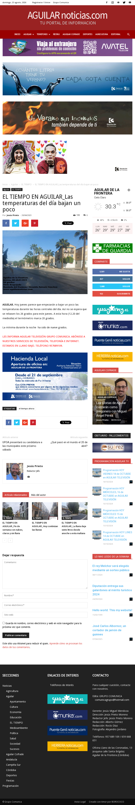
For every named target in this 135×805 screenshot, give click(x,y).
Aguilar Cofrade (71, 34)
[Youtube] (130, 2)
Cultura (14, 706)
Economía (15, 712)
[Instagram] (112, 2)
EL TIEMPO (26, 184)
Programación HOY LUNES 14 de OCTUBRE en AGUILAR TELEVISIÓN (117, 536)
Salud (13, 738)
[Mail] (118, 2)
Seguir (126, 279)
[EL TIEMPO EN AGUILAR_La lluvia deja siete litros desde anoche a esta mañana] (75, 511)
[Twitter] (124, 2)
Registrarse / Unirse (41, 2)
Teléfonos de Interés (62, 685)
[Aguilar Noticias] (67, 17)
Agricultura (101, 34)
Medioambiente (19, 728)
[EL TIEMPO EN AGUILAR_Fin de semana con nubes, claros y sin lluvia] (15, 511)
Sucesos (14, 749)
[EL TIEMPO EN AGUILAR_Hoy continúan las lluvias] (45, 511)
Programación (10, 785)
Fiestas (56, 34)
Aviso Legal (80, 801)
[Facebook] (106, 2)
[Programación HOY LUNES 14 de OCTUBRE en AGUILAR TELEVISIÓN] (96, 535)
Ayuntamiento (18, 701)
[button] (128, 34)
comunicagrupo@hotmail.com (112, 699)
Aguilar (27, 34)
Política (14, 733)
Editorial (115, 34)
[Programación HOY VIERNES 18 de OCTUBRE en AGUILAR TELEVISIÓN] (96, 472)
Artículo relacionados (16, 495)
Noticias (7, 685)
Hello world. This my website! (112, 610)
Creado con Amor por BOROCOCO (106, 801)
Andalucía (11, 759)
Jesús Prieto (13, 215)
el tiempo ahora (26, 408)
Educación (15, 717)
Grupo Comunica (61, 2)
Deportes (87, 34)
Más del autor (38, 495)
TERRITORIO (42, 34)
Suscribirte (123, 293)
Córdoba (11, 770)
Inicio (17, 34)
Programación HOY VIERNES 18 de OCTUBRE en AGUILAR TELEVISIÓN (117, 474)
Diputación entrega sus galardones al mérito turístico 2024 (112, 590)
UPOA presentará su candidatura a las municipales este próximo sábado (22, 446)
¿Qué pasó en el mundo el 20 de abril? (69, 444)
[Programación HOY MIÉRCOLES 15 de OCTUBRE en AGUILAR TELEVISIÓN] (96, 513)
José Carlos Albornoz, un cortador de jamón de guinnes (109, 630)
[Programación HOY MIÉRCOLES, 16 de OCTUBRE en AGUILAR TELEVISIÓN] (96, 491)
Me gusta (124, 271)
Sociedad (15, 743)
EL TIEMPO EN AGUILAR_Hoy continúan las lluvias (45, 526)
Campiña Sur (13, 764)
